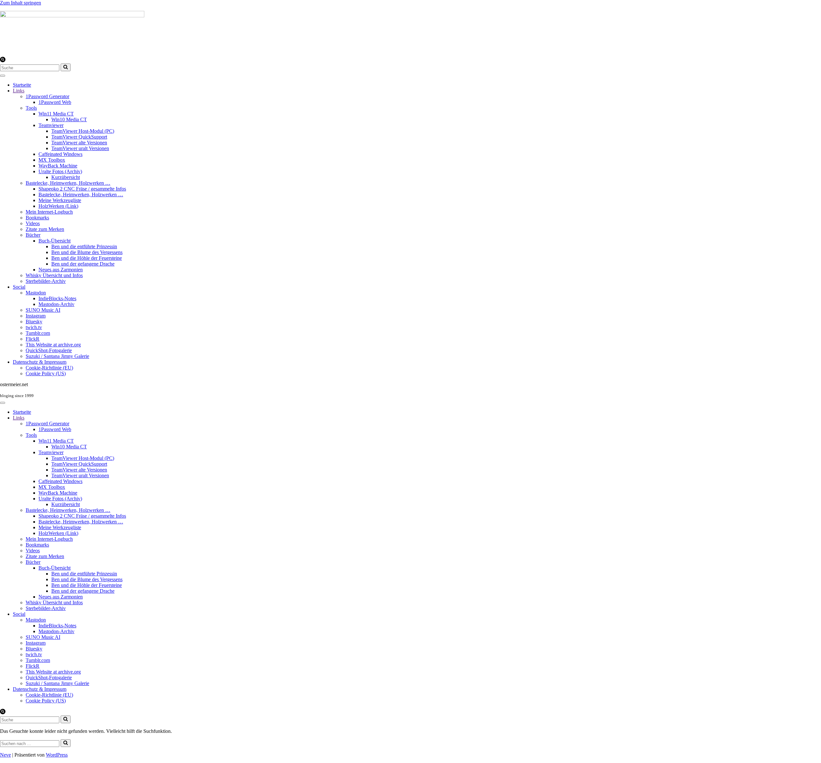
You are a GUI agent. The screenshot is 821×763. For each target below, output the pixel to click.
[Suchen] (2, 60)
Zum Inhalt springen (20, 2)
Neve (5, 755)
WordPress (57, 755)
